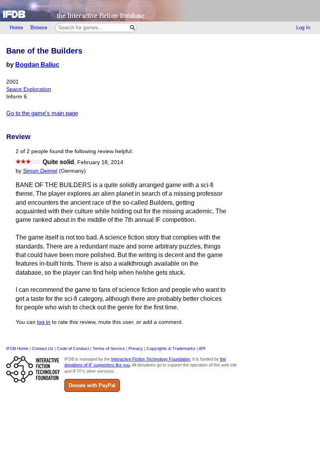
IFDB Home (17, 348)
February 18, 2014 (100, 162)
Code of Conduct (73, 348)
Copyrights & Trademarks (171, 348)
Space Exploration (28, 89)
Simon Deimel (40, 171)
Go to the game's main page (42, 113)
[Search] (132, 27)
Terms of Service (108, 348)
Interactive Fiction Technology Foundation (150, 359)
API (202, 348)
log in (43, 322)
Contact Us (42, 348)
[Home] (160, 10)
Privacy (135, 348)
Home (16, 27)
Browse (38, 27)
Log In (303, 27)
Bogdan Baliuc (37, 64)
